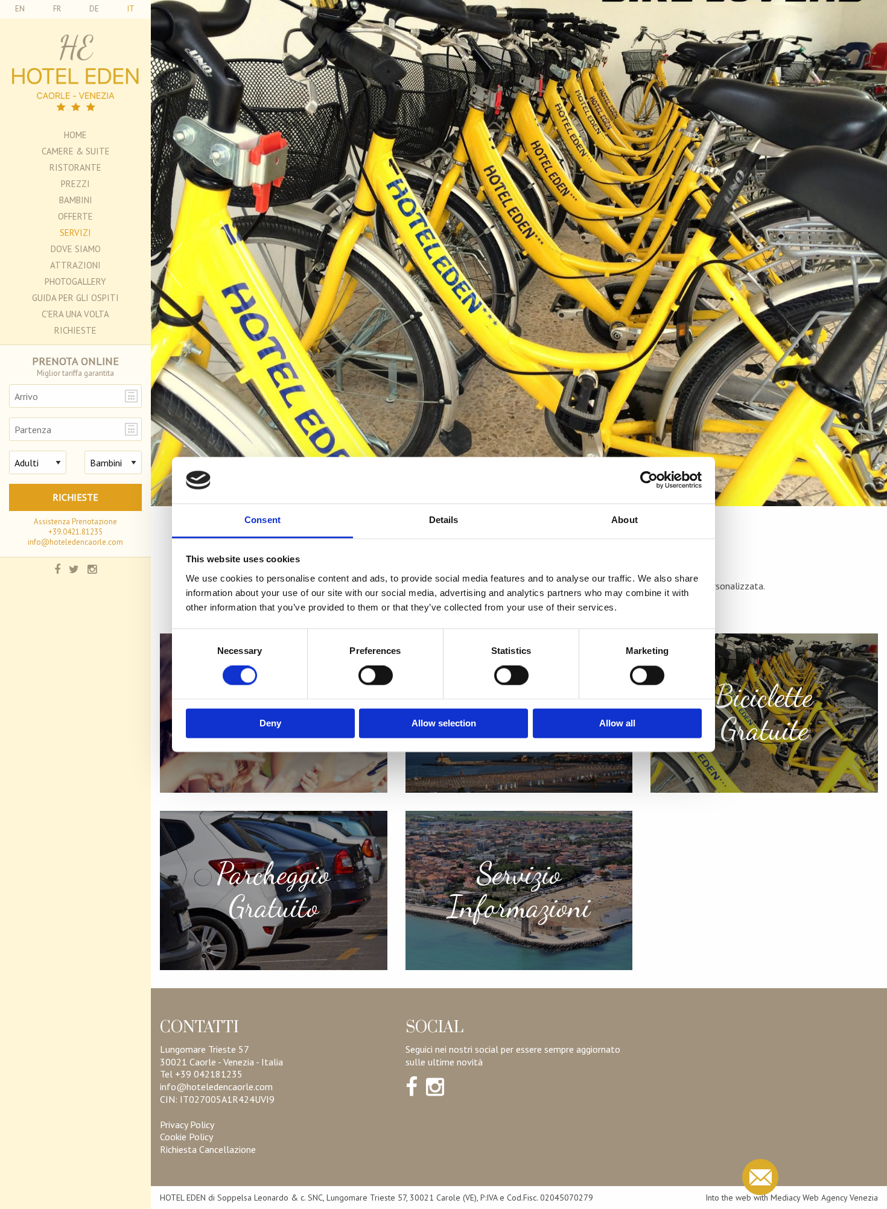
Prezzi (75, 183)
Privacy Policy (187, 1125)
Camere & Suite (76, 151)
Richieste (75, 330)
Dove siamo (76, 249)
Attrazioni (75, 265)
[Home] (75, 73)
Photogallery (75, 281)
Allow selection (444, 723)
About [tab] (624, 520)
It (131, 9)
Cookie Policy (186, 1137)
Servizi (75, 232)
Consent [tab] (262, 520)
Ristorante (75, 167)
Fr (57, 9)
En (20, 9)
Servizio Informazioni (518, 890)
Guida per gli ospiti (75, 297)
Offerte (75, 216)
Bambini (75, 200)
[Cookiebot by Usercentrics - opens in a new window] (649, 480)
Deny (270, 723)
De (94, 9)
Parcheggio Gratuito (273, 890)
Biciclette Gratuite (764, 713)
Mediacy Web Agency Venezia (824, 1197)
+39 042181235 (209, 1074)
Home (75, 135)
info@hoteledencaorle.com (75, 542)
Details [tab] (444, 520)
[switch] (375, 675)
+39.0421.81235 (75, 532)
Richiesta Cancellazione (208, 1149)
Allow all (617, 723)
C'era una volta (75, 314)
